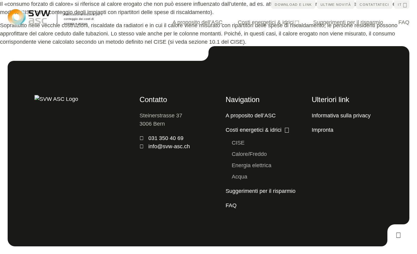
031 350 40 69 (165, 138)
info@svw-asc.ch (169, 146)
